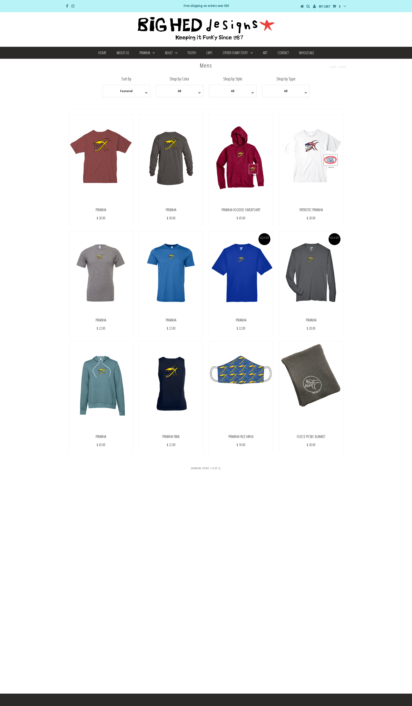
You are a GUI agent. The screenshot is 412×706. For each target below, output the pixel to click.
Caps (209, 52)
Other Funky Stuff (235, 52)
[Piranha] (101, 160)
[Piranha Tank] (171, 386)
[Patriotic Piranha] (311, 160)
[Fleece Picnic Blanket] (311, 375)
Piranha (144, 52)
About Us (123, 52)
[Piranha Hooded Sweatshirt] (241, 157)
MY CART (329, 6)
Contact (283, 52)
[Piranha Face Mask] (241, 383)
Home (102, 52)
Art (265, 52)
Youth (192, 52)
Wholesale (306, 52)
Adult (169, 52)
